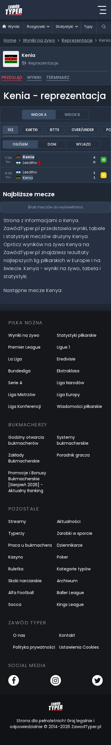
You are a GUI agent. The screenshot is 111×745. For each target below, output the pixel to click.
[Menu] (101, 9)
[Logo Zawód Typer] (14, 10)
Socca (14, 604)
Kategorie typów (74, 569)
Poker (62, 557)
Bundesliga (19, 371)
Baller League (70, 593)
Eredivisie (66, 359)
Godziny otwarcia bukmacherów (26, 440)
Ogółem (20, 144)
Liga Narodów (70, 383)
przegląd (11, 77)
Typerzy (16, 533)
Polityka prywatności (34, 647)
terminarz (57, 77)
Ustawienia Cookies (79, 647)
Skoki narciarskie (25, 581)
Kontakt (67, 635)
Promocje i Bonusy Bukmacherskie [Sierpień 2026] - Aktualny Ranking (27, 482)
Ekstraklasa (68, 371)
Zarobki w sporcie (74, 533)
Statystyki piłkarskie (76, 335)
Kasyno (15, 557)
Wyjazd (83, 144)
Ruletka (15, 569)
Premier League (24, 347)
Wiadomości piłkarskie (79, 406)
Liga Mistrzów (21, 395)
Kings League (70, 604)
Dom (52, 144)
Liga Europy (68, 395)
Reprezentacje (43, 63)
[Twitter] (97, 680)
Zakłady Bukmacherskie (24, 458)
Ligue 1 (63, 347)
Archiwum (67, 581)
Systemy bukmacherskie (73, 440)
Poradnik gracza (73, 455)
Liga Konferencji (24, 406)
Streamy (17, 521)
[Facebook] (13, 680)
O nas (19, 635)
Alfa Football (21, 593)
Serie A (15, 383)
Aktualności (69, 521)
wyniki (34, 77)
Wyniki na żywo (23, 335)
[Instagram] (55, 680)
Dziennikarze (70, 545)
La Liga (15, 359)
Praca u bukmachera (30, 545)
